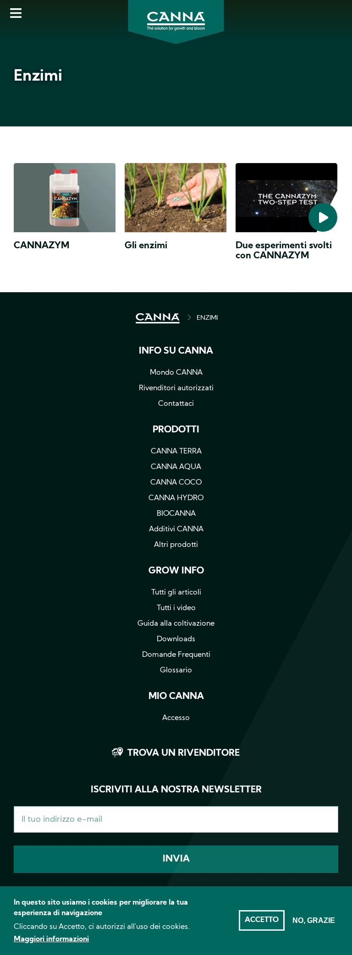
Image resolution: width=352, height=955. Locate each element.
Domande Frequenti (176, 655)
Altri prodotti (176, 545)
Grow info (176, 571)
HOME (158, 318)
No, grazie (313, 920)
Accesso (176, 718)
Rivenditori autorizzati (176, 388)
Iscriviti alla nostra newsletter (176, 790)
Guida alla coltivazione (176, 624)
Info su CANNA (176, 351)
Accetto (262, 920)
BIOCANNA (176, 514)
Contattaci (176, 404)
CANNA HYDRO (176, 498)
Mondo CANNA (176, 373)
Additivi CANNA (176, 529)
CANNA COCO (176, 482)
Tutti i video (176, 608)
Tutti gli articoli (176, 592)
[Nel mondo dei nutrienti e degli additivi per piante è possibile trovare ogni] (175, 199)
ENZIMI (207, 318)
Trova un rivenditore (183, 753)
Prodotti (176, 430)
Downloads (176, 639)
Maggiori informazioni (51, 939)
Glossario (176, 670)
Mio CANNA (176, 696)
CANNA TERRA (176, 451)
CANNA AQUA (176, 467)
